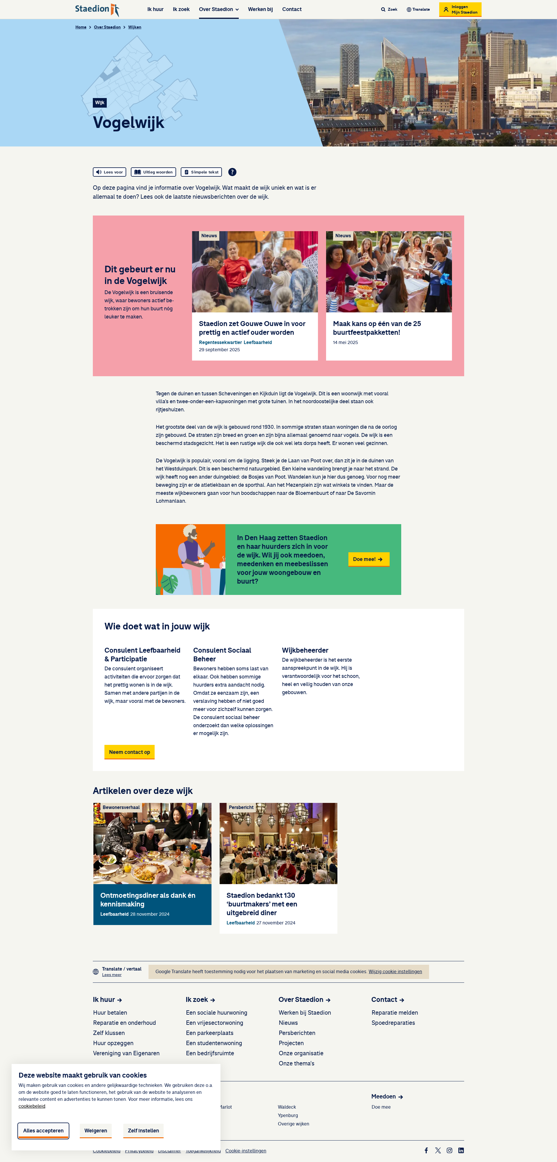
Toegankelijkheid (203, 1151)
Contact (292, 9)
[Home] (97, 10)
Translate (421, 9)
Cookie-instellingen (245, 1151)
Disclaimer (169, 1151)
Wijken (134, 27)
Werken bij (260, 9)
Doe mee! (364, 559)
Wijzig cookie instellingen (395, 971)
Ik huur (155, 9)
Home (80, 27)
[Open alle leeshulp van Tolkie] (232, 172)
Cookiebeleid (106, 1151)
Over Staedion (216, 9)
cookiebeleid (32, 1106)
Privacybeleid (139, 1151)
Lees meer (122, 975)
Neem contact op (129, 752)
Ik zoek (181, 9)
